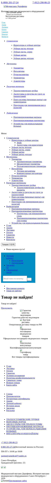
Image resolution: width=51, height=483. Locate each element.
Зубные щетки (19, 55)
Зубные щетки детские (23, 58)
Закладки (10, 408)
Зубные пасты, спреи (22, 52)
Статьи (9, 394)
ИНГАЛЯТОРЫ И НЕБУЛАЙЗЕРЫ (22, 433)
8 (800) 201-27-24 (9, 2)
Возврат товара (13, 383)
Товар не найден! (14, 291)
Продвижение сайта (18, 481)
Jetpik (19, 143)
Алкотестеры (19, 81)
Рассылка (10, 410)
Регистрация (17, 260)
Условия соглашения (15, 375)
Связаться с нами (14, 380)
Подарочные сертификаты (18, 399)
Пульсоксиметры (21, 74)
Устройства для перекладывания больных (30, 223)
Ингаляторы (18, 71)
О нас (3, 22)
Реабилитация (12, 113)
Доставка (5, 27)
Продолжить (6, 308)
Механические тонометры (28, 164)
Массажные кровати (15, 288)
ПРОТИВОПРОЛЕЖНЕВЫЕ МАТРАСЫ (24, 426)
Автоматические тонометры (29, 161)
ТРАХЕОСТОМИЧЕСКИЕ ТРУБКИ (22, 419)
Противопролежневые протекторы (29, 120)
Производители (13, 396)
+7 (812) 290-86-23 (9, 442)
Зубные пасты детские (23, 48)
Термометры (19, 78)
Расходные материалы (15, 86)
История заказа (13, 406)
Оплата (4, 29)
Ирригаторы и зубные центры (26, 45)
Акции (4, 25)
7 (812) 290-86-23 (41, 2)
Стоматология (12, 41)
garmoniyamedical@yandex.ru (13, 456)
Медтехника (11, 64)
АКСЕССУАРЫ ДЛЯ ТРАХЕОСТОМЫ (24, 424)
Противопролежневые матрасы (27, 117)
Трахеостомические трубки (25, 91)
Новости (4, 34)
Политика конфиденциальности (20, 378)
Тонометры (18, 68)
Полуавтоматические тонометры (31, 166)
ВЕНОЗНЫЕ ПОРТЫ (16, 422)
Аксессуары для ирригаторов (30, 145)
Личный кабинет (13, 403)
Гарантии (5, 32)
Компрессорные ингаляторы (29, 173)
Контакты (5, 37)
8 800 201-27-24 (8, 447)
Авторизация (17, 263)
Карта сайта (11, 385)
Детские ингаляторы (26, 171)
